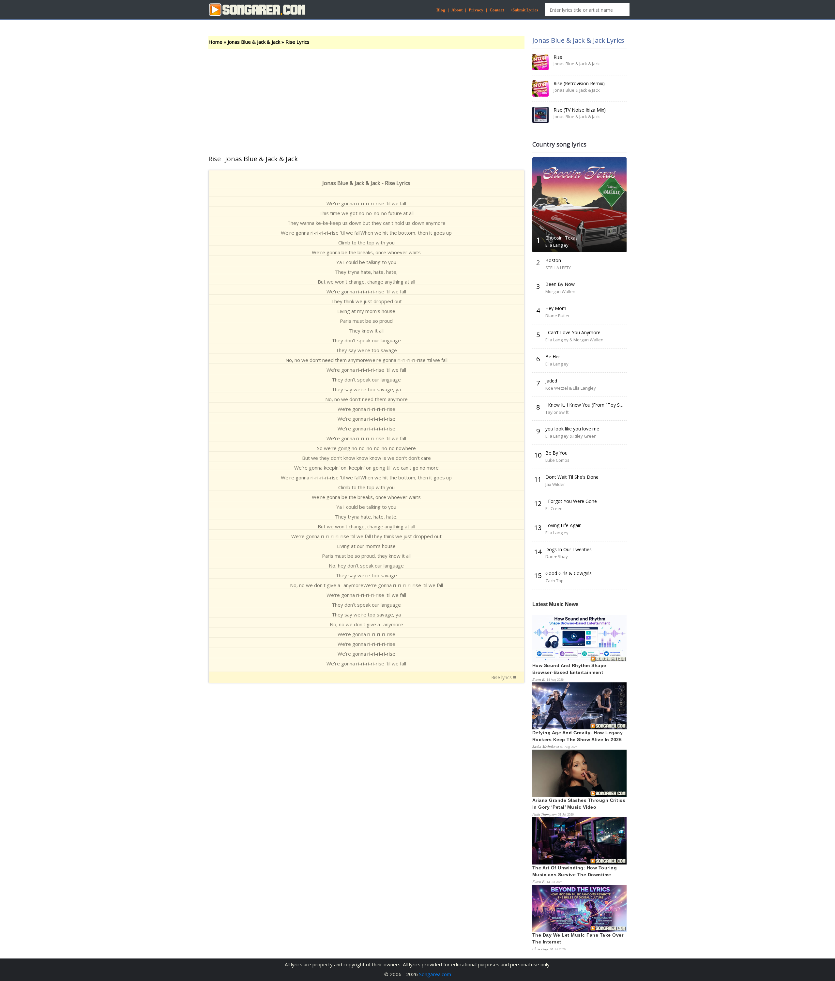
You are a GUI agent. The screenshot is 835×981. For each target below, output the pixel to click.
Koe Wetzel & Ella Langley (570, 388)
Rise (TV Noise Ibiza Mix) (580, 110)
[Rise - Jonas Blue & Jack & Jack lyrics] (540, 62)
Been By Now (560, 284)
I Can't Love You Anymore (572, 332)
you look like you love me (572, 429)
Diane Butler (557, 316)
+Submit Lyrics (524, 10)
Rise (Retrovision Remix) (579, 83)
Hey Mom (555, 308)
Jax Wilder (555, 484)
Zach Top (554, 581)
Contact (497, 10)
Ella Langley (557, 245)
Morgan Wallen (560, 291)
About (457, 10)
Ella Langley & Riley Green (571, 436)
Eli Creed (554, 508)
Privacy (476, 10)
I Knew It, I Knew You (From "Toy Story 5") (590, 405)
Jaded (551, 381)
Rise (558, 57)
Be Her (552, 356)
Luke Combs (557, 460)
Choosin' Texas (561, 238)
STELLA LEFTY (558, 268)
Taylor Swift (557, 412)
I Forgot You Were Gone (571, 501)
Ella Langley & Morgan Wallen (574, 340)
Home (215, 42)
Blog (440, 10)
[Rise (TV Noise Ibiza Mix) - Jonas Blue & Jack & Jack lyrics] (540, 115)
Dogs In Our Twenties (568, 549)
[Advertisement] (366, 98)
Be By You (556, 453)
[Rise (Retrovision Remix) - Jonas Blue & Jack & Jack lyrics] (540, 88)
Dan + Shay (556, 556)
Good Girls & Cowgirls (568, 573)
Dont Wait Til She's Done (572, 477)
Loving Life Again (563, 525)
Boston (553, 260)
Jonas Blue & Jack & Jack (254, 42)
